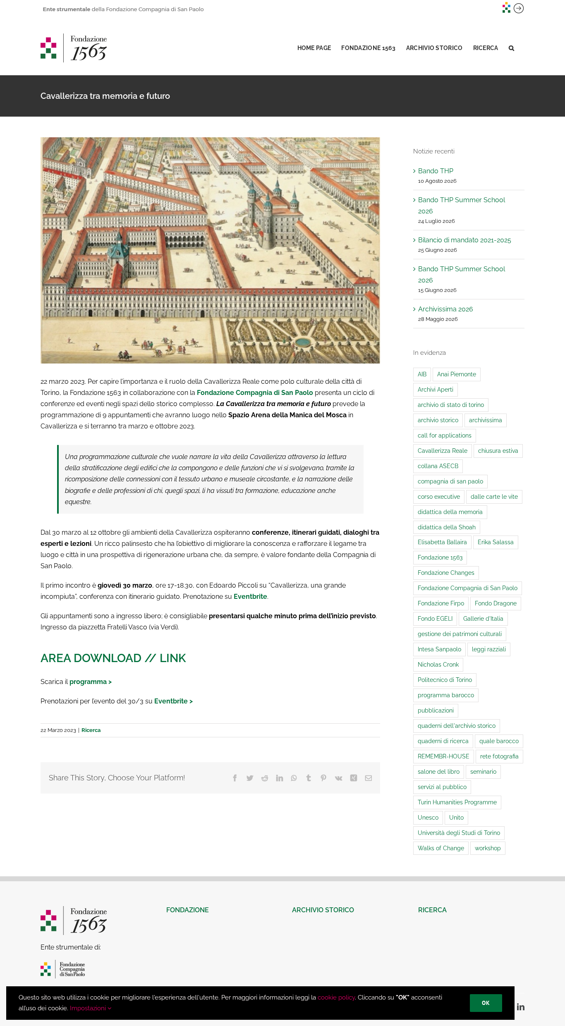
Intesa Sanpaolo (439, 649)
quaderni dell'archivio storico (457, 725)
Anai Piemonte (456, 374)
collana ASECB (438, 465)
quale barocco (499, 740)
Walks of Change (441, 847)
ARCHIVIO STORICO (323, 910)
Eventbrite (250, 596)
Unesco (428, 817)
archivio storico (438, 419)
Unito (456, 817)
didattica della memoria (450, 511)
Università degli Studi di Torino (459, 832)
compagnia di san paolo (450, 481)
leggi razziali (489, 649)
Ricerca (91, 730)
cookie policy (336, 997)
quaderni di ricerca (443, 740)
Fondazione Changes (446, 572)
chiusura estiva (498, 450)
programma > (90, 682)
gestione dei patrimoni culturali (460, 633)
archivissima (485, 419)
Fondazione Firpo (441, 603)
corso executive (439, 496)
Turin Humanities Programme (457, 802)
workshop (488, 847)
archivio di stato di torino (451, 404)
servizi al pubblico (442, 786)
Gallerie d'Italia (483, 618)
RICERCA (432, 910)
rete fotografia (499, 756)
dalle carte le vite (494, 496)
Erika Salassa (496, 541)
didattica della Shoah (447, 527)
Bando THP (435, 171)
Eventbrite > (173, 701)
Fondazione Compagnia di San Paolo (255, 393)
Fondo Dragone (496, 603)
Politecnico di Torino (445, 679)
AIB (422, 374)
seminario (483, 771)
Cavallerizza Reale (442, 450)
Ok (486, 1003)
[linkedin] (520, 1006)
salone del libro (439, 771)
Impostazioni (89, 1008)
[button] (511, 48)
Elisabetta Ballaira (442, 541)
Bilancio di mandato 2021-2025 (464, 240)
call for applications (445, 435)
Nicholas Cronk (438, 664)
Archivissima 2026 (445, 309)
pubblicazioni (436, 710)
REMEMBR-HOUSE (443, 756)
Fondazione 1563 (440, 557)
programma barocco (446, 694)
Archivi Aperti (435, 389)
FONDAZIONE (187, 910)
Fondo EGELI (435, 618)
